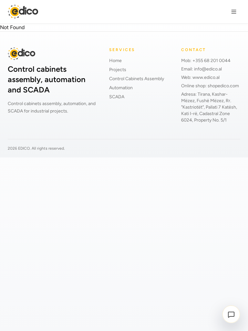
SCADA (116, 97)
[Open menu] (233, 11)
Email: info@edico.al (201, 69)
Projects (117, 69)
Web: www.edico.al (200, 77)
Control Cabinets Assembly (136, 78)
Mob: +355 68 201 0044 (206, 60)
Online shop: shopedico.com (210, 86)
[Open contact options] (231, 314)
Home (115, 60)
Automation (121, 88)
